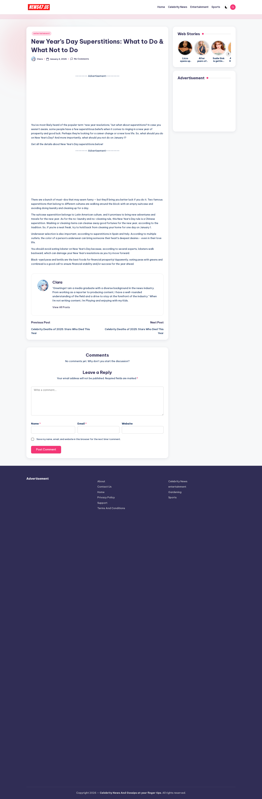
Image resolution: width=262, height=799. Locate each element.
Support (102, 503)
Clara (57, 282)
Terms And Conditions (111, 508)
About (101, 481)
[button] (61, 307)
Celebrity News (177, 481)
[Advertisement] (97, 99)
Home (100, 492)
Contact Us (104, 486)
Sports (172, 497)
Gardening (174, 492)
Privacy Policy (106, 497)
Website (127, 423)
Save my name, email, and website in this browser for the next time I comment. (79, 439)
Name (36, 423)
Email (82, 423)
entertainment (42, 33)
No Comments (81, 59)
